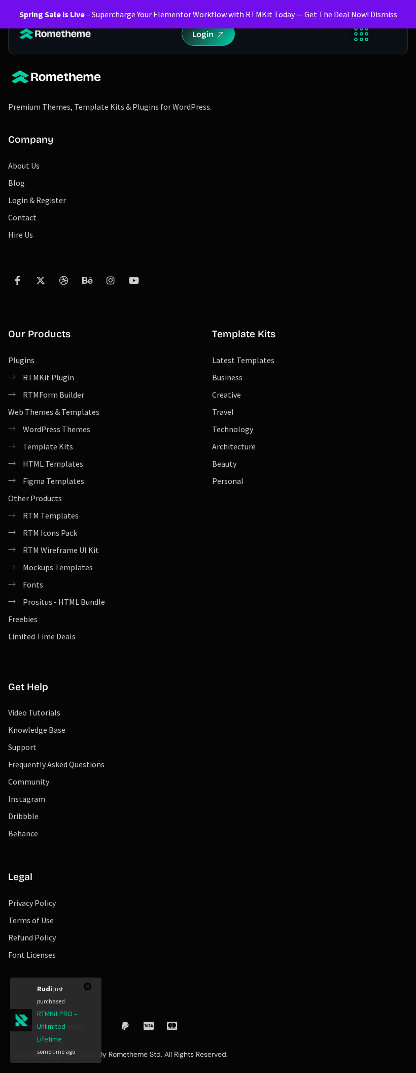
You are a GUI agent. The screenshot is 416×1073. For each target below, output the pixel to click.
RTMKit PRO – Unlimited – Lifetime (57, 1026)
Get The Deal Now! (336, 14)
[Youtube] (134, 280)
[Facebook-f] (17, 280)
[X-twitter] (40, 280)
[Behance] (87, 280)
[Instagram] (110, 280)
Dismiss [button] (383, 14)
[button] (361, 33)
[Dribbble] (64, 280)
